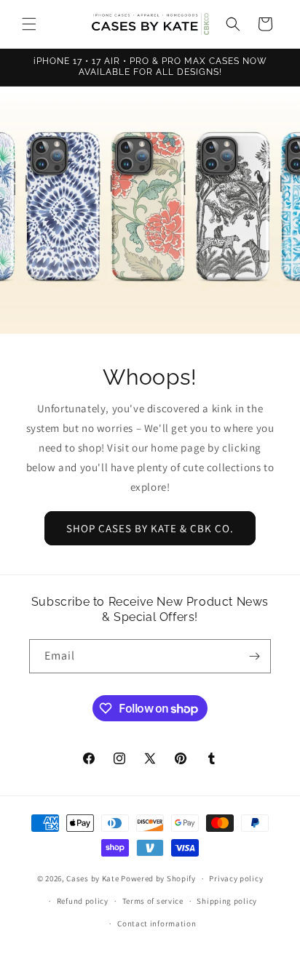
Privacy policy (236, 878)
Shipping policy (227, 901)
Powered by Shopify (158, 878)
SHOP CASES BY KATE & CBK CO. (150, 527)
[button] (29, 24)
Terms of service (152, 901)
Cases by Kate (92, 878)
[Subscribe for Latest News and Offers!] (254, 656)
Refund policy (82, 901)
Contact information (156, 923)
